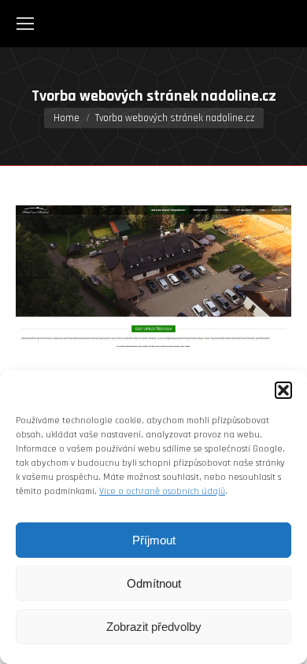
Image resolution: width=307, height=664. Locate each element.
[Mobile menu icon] (25, 23)
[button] (283, 390)
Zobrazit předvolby (154, 626)
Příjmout (154, 540)
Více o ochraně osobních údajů (162, 491)
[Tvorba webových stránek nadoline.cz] (153, 276)
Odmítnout (154, 583)
